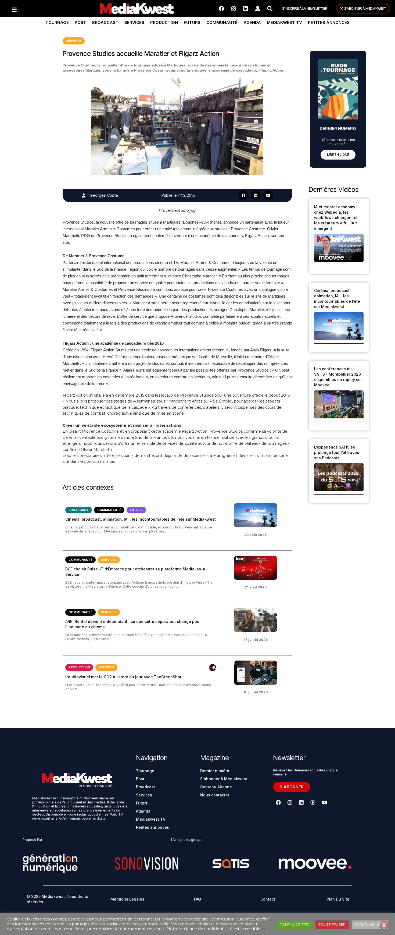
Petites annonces (329, 22)
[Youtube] (324, 803)
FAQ (197, 899)
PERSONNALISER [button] (370, 924)
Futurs (192, 22)
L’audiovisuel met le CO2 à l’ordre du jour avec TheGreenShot (123, 677)
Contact (267, 899)
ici (263, 928)
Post (80, 22)
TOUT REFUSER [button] (332, 924)
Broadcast (105, 22)
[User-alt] (257, 8)
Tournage (57, 22)
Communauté (222, 22)
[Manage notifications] (384, 925)
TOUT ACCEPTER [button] (294, 924)
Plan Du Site (337, 899)
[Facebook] (221, 8)
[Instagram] (233, 8)
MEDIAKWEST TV (284, 22)
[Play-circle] (313, 803)
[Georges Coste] (84, 195)
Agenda (252, 22)
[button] (243, 195)
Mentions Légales (127, 899)
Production (164, 22)
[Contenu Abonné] (212, 667)
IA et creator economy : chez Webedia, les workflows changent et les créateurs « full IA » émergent (336, 217)
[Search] (269, 8)
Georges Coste (104, 195)
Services (134, 22)
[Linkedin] (245, 8)
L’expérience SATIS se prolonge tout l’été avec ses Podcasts (336, 452)
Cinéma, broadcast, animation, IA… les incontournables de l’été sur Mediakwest (140, 519)
